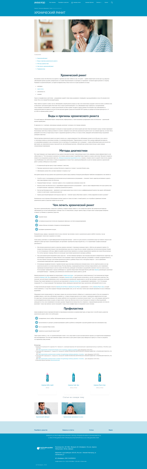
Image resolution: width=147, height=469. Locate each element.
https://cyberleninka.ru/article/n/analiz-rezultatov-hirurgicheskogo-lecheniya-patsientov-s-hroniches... (61, 354)
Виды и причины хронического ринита (47, 61)
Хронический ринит (42, 58)
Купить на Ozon (47, 392)
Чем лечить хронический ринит (45, 66)
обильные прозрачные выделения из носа (70, 158)
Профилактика (41, 69)
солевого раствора (68, 275)
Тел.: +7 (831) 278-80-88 (67, 461)
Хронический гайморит (43, 417)
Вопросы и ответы (68, 430)
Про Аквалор (52, 2)
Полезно (98, 2)
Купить (106, 2)
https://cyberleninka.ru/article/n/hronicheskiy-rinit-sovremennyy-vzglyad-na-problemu (58, 349)
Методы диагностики (43, 63)
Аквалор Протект (89, 2)
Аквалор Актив (77, 2)
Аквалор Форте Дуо (98, 286)
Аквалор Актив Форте (62, 286)
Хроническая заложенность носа (73, 417)
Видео (111, 430)
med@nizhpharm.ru (59, 461)
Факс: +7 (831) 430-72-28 (77, 461)
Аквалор (97, 269)
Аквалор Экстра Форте (74, 286)
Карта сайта (84, 461)
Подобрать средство (63, 2)
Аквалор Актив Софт (75, 281)
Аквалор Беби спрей (47, 385)
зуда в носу (40, 89)
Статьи (91, 430)
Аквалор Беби (68, 277)
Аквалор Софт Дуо (45, 277)
